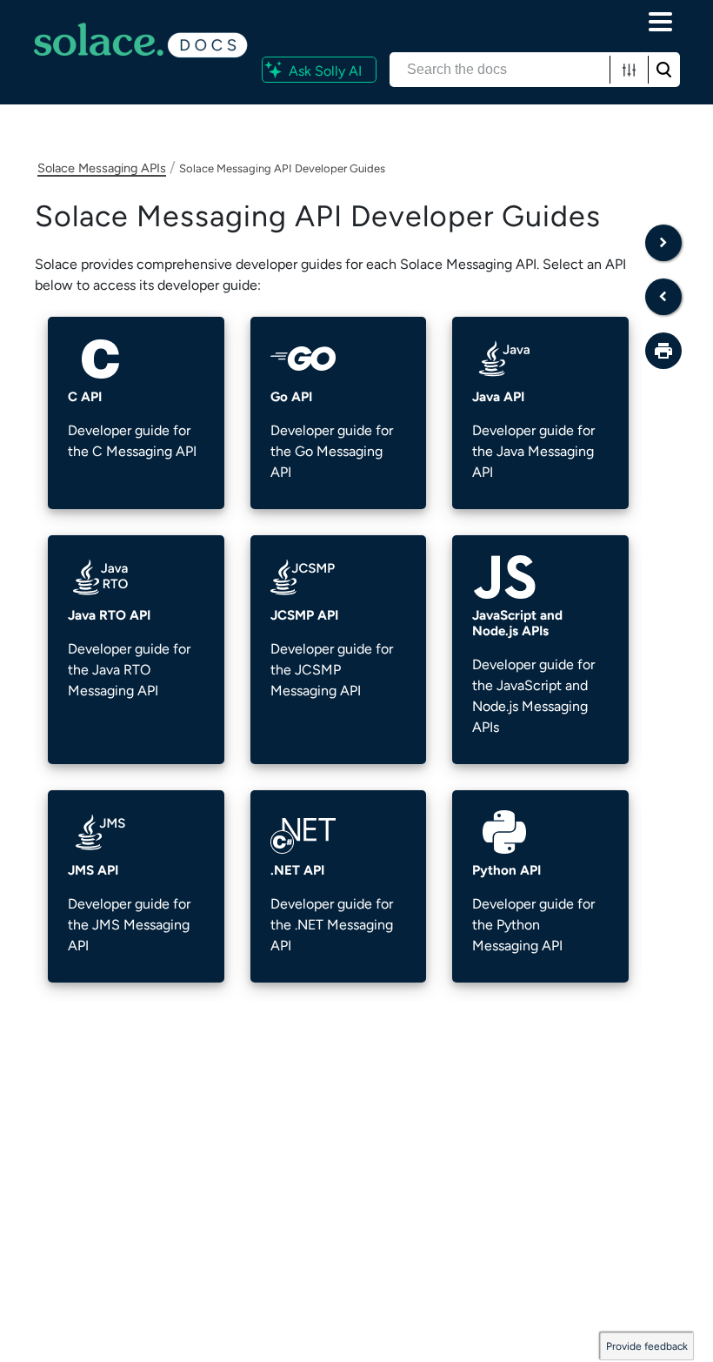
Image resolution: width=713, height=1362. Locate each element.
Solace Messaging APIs (101, 168)
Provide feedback (647, 1346)
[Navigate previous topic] (663, 296)
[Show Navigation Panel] (661, 22)
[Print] (663, 350)
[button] (629, 70)
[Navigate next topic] (663, 243)
